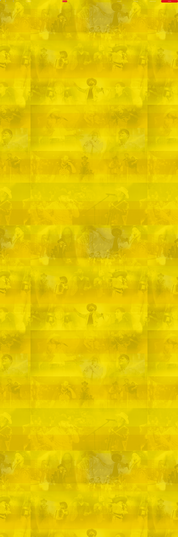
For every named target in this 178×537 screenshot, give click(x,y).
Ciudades (169, 1)
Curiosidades (136, 1)
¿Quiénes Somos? (152, 1)
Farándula (119, 1)
